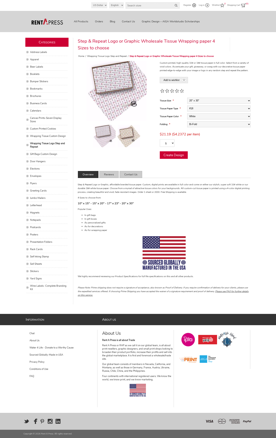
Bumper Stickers (39, 81)
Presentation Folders (41, 242)
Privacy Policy (36, 362)
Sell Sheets (36, 264)
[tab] (88, 174)
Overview (88, 174)
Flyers (33, 183)
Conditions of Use (38, 369)
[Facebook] (34, 421)
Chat (32, 333)
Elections (35, 168)
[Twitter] (26, 421)
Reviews (109, 174)
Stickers (34, 271)
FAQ (31, 376)
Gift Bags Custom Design (43, 154)
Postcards (35, 227)
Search (176, 5)
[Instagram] (50, 421)
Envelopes (35, 176)
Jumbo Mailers (37, 198)
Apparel (34, 59)
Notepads (35, 220)
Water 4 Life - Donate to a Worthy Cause (51, 347)
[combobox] (149, 5)
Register (187, 5)
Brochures (35, 96)
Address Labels (38, 52)
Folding (164, 124)
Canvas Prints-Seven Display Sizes (46, 119)
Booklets (34, 74)
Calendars (35, 110)
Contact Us (130, 174)
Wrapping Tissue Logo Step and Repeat (47, 145)
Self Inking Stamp (39, 256)
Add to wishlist (171, 80)
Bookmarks (36, 88)
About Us (34, 340)
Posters (34, 234)
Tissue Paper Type (169, 108)
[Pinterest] (42, 421)
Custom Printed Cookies (43, 128)
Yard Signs (36, 278)
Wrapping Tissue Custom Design (48, 136)
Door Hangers (37, 161)
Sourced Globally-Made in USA (46, 355)
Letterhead (36, 205)
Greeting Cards (38, 190)
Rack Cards (36, 249)
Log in (201, 5)
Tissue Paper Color (169, 116)
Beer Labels (36, 67)
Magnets (34, 212)
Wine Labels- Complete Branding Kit (48, 287)
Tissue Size (166, 100)
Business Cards (38, 103)
